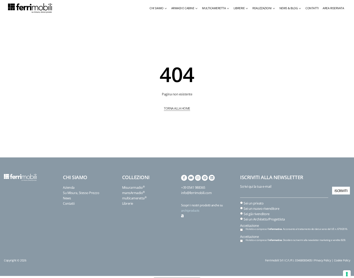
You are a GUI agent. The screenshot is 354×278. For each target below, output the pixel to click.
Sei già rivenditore (257, 214)
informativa (275, 229)
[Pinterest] (205, 178)
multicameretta (134, 198)
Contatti (69, 203)
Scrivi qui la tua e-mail (255, 186)
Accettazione (249, 225)
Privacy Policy (322, 260)
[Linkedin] (212, 178)
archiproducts (190, 210)
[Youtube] (191, 178)
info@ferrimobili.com (196, 193)
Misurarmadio (133, 187)
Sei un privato (253, 203)
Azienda (69, 187)
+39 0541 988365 (193, 187)
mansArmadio (133, 193)
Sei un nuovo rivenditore (261, 208)
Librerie (127, 203)
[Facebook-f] (184, 178)
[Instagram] (198, 178)
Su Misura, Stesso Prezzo (81, 193)
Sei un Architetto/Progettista (264, 219)
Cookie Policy (342, 260)
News (67, 198)
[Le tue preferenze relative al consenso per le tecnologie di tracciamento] (347, 274)
